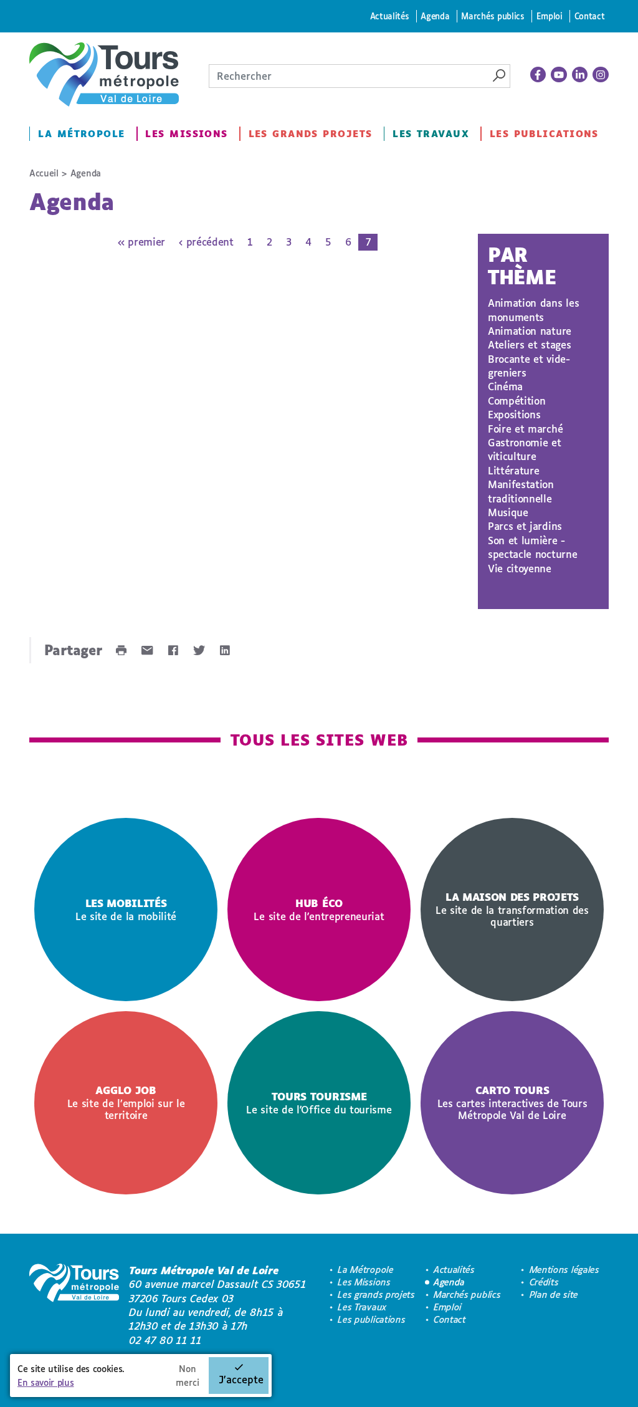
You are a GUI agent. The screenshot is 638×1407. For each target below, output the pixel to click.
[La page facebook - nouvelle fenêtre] (538, 75)
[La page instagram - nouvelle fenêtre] (601, 75)
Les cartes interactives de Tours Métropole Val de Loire (512, 1102)
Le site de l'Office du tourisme (318, 1103)
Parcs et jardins (525, 525)
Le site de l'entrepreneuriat (319, 909)
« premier (141, 241)
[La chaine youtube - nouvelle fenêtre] (559, 75)
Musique (508, 512)
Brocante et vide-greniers (529, 365)
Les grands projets (311, 134)
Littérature (513, 470)
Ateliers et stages (529, 344)
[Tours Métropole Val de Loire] (104, 74)
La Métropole (81, 134)
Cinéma (505, 386)
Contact (589, 16)
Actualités (389, 16)
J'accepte (241, 1379)
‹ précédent (206, 241)
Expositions (514, 414)
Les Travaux (431, 134)
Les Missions (186, 134)
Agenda (435, 16)
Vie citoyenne (519, 568)
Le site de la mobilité (125, 909)
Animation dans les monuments (533, 309)
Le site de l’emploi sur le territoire (126, 1102)
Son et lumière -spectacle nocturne (532, 547)
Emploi (549, 16)
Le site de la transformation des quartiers (512, 909)
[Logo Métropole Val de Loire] (74, 1305)
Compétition (516, 400)
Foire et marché (525, 428)
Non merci (187, 1375)
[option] (125, 909)
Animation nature (529, 330)
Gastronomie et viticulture (524, 449)
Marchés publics (492, 16)
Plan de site (554, 1294)
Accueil (44, 173)
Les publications (544, 134)
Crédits (544, 1282)
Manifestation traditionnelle (521, 491)
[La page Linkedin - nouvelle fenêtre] (580, 75)
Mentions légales (564, 1269)
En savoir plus (45, 1382)
